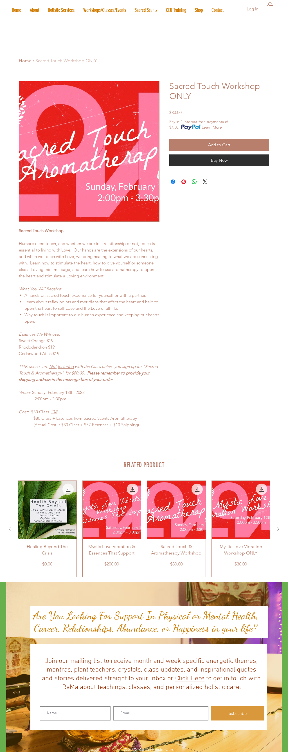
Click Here (189, 679)
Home (25, 60)
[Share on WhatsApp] (194, 181)
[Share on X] (205, 181)
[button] (61, 10)
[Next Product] (278, 529)
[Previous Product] (9, 529)
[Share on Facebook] (173, 181)
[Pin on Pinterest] (183, 181)
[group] (144, 529)
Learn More (212, 127)
